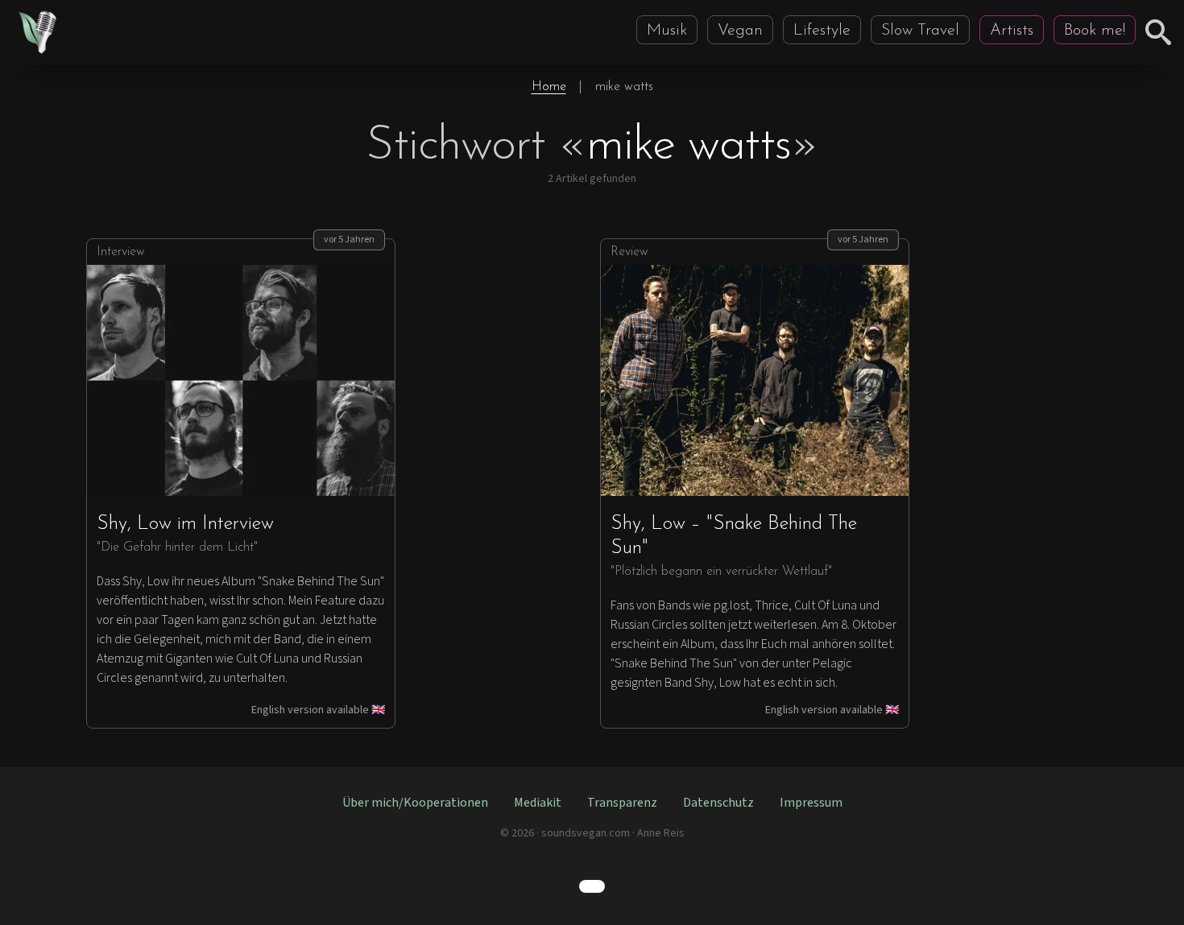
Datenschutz (718, 802)
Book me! (1094, 31)
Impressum (811, 802)
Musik (667, 31)
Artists (1011, 31)
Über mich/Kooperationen (415, 802)
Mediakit (537, 802)
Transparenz (622, 802)
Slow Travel (920, 31)
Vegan (740, 31)
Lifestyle (822, 31)
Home (549, 87)
